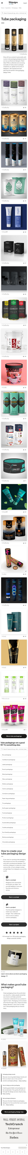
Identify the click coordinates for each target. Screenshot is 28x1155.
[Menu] (2, 2)
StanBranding (24, 54)
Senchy (4, 636)
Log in (25, 3)
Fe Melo (5, 387)
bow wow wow (6, 698)
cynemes (4, 1039)
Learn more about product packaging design (14, 975)
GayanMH (5, 231)
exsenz (3, 971)
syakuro (4, 574)
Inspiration (8, 7)
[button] (26, 1145)
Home (2, 7)
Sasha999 (4, 1068)
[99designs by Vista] (13, 2)
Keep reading (22, 1080)
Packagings (15, 7)
